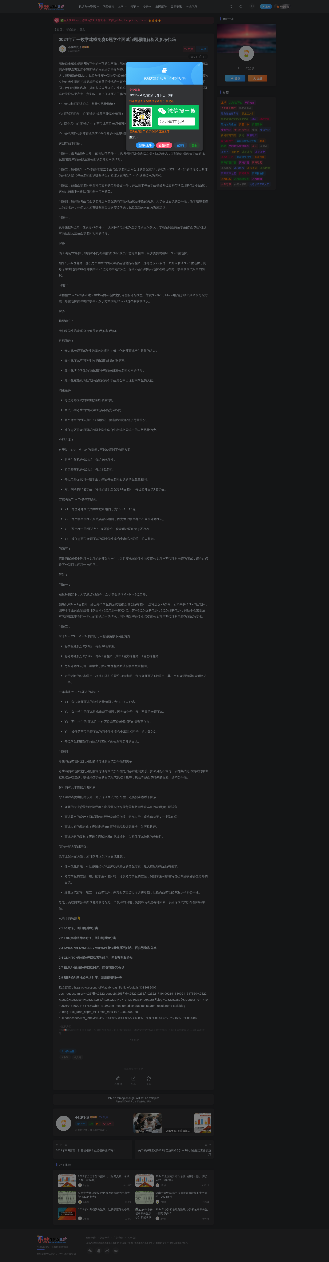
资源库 (180, 145)
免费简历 (164, 145)
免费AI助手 (145, 145)
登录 (194, 145)
